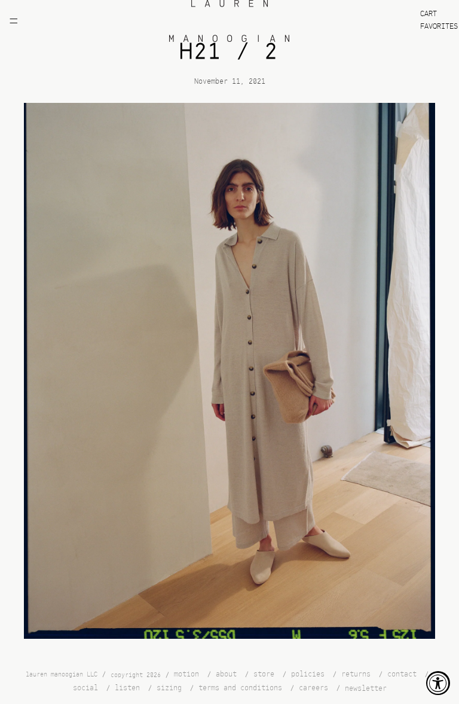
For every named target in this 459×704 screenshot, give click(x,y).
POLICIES (308, 674)
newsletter (366, 689)
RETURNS (356, 674)
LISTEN (127, 688)
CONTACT (402, 674)
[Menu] (13, 21)
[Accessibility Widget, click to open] (438, 683)
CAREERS (313, 688)
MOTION (186, 674)
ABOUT (226, 674)
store (263, 674)
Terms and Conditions (240, 688)
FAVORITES (439, 27)
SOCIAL (85, 688)
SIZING (169, 688)
